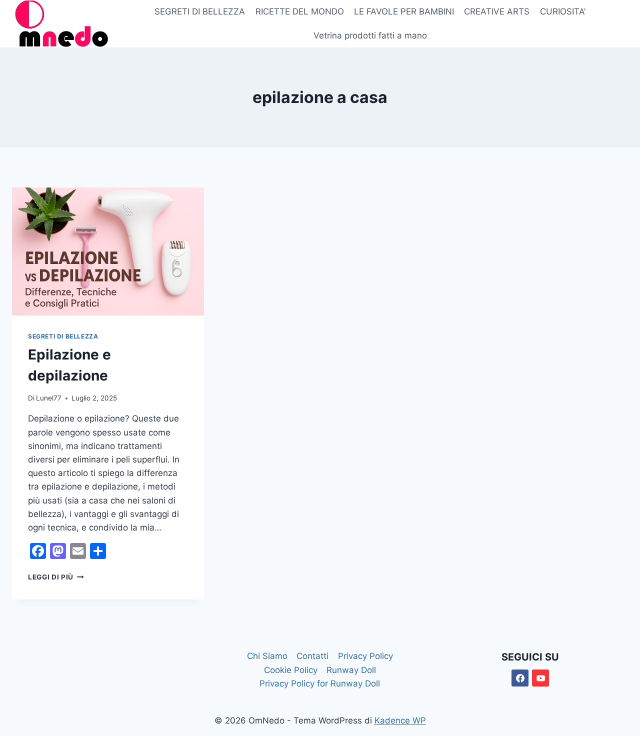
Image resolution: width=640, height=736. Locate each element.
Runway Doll (351, 670)
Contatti (312, 656)
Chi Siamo (267, 656)
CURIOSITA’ (563, 11)
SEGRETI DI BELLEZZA (199, 11)
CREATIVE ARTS (497, 11)
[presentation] (108, 252)
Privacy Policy (365, 656)
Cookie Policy (291, 670)
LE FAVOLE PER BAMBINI (404, 11)
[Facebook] (520, 678)
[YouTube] (540, 678)
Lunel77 (49, 398)
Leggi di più (56, 577)
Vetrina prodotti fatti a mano (370, 35)
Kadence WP (400, 721)
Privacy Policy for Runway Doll (320, 683)
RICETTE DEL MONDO (300, 11)
